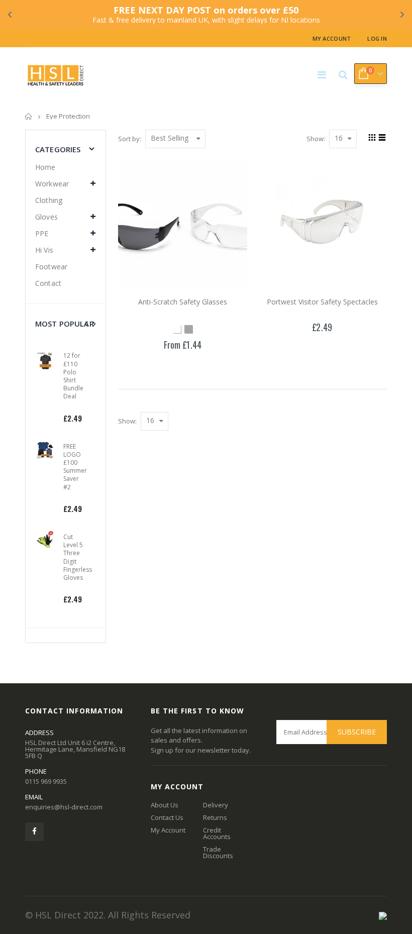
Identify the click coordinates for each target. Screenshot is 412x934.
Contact (48, 283)
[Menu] (322, 74)
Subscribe (357, 732)
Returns (215, 817)
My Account (332, 38)
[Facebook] (34, 831)
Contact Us (167, 817)
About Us (164, 804)
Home (29, 116)
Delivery (215, 804)
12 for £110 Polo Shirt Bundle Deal (73, 375)
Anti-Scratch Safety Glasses (182, 301)
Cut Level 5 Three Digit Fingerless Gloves (77, 557)
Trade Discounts (218, 852)
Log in (377, 38)
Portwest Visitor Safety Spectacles (322, 301)
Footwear (51, 266)
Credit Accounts (217, 833)
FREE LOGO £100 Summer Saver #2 (75, 466)
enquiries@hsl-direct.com (63, 806)
